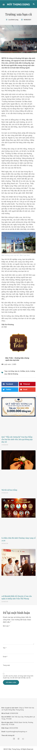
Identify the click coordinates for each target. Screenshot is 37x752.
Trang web (6, 665)
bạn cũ (17, 371)
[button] (3, 4)
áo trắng (11, 371)
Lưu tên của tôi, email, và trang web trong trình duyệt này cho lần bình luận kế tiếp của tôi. (18, 676)
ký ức (28, 371)
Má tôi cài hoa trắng (9, 490)
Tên (4, 648)
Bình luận (6, 626)
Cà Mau (22, 371)
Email (5, 656)
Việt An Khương (13, 374)
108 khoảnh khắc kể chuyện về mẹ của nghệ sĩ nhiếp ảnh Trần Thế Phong (16, 597)
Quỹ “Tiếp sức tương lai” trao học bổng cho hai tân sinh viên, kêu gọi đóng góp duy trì (17, 439)
